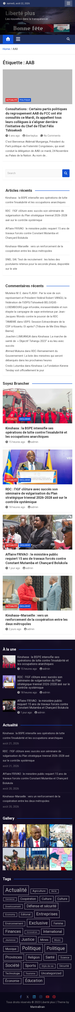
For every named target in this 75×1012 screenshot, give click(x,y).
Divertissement (13, 906)
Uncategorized (51, 973)
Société (12, 965)
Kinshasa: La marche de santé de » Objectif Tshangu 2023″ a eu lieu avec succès (36, 341)
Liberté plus (20, 13)
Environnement (14, 923)
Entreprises (47, 913)
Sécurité (64, 965)
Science (64, 957)
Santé (50, 957)
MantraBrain (37, 1007)
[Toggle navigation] (18, 39)
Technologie (12, 973)
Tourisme (30, 973)
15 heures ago (17, 441)
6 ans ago (14, 135)
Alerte (54, 891)
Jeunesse (10, 940)
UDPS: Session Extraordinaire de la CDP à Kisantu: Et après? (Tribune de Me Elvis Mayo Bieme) (36, 326)
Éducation (33, 980)
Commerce (10, 899)
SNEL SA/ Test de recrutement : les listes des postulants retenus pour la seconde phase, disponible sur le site (37, 264)
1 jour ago (14, 568)
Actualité (11, 100)
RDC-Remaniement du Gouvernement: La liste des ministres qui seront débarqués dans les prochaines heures (34, 355)
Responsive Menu (68, 3)
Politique (25, 100)
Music (57, 940)
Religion (34, 957)
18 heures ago (17, 507)
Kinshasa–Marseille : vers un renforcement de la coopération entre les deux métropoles (36, 619)
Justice (27, 939)
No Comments (52, 135)
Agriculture (39, 891)
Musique (10, 949)
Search (66, 173)
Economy (10, 914)
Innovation (32, 932)
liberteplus (32, 135)
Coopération (28, 899)
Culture (47, 899)
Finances (13, 931)
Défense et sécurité (41, 906)
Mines (44, 940)
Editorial (25, 914)
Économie (12, 981)
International (52, 932)
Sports (30, 965)
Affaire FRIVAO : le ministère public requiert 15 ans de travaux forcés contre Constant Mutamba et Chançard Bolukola (37, 233)
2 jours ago (15, 629)
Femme (58, 923)
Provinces (13, 957)
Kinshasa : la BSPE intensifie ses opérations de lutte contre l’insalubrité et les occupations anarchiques (36, 432)
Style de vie (48, 966)
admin (34, 441)
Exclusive (25, 419)
